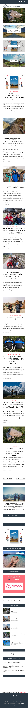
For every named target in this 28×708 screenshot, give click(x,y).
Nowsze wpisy (8, 478)
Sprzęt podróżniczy (14, 354)
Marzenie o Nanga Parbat (14, 662)
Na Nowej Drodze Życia (8, 665)
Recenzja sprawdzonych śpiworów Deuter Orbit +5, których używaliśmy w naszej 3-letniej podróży (14, 360)
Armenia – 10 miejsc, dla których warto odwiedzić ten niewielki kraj (17, 626)
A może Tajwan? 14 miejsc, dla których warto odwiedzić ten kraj (18, 633)
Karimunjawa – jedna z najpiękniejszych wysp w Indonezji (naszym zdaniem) (17, 642)
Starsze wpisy (20, 478)
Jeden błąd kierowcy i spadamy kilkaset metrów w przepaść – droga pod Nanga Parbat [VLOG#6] (14, 141)
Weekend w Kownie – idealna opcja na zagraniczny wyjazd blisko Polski (17, 618)
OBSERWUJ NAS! (22, 692)
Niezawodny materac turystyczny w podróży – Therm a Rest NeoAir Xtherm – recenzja (14, 13)
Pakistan (9, 136)
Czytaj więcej (14, 20)
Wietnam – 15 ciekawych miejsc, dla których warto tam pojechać (17, 610)
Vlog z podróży (16, 136)
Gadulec (5, 662)
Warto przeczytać (14, 91)
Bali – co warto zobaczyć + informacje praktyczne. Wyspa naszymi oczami (13, 666)
